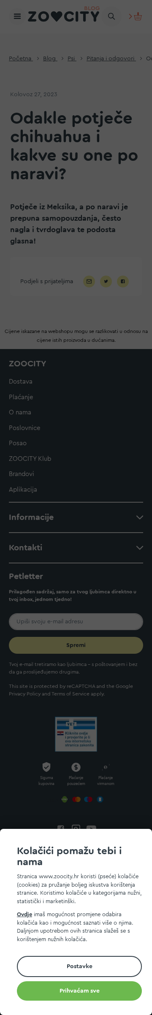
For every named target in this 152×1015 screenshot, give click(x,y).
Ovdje (24, 914)
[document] (79, 923)
